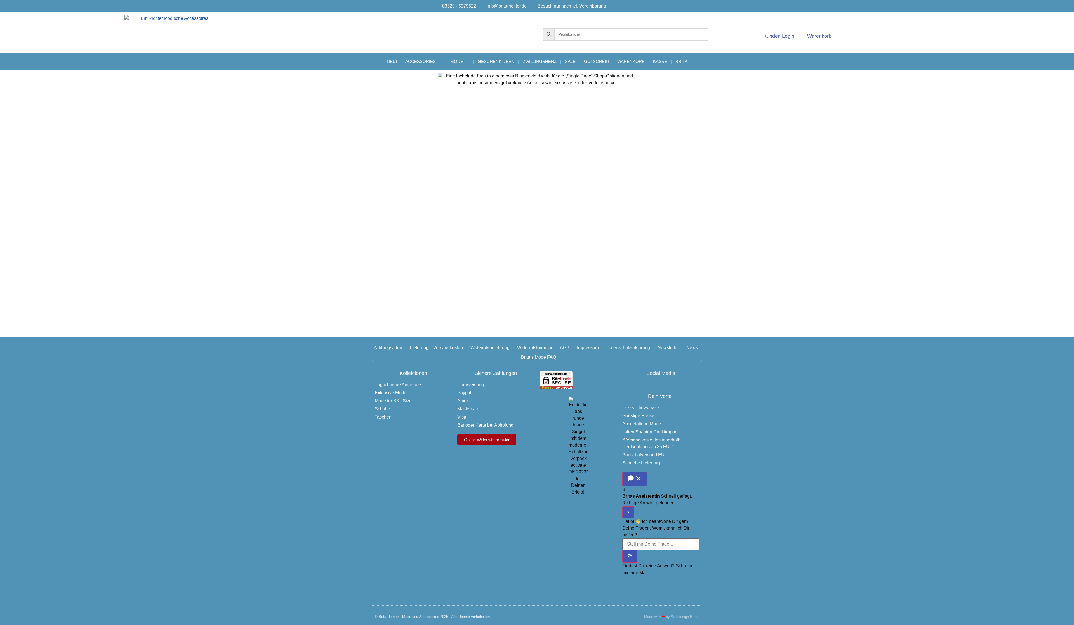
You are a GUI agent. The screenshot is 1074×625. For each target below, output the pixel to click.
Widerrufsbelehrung (490, 347)
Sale (570, 61)
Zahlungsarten (387, 347)
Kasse (660, 61)
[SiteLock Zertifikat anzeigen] (556, 388)
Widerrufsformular (534, 347)
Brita (681, 61)
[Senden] (629, 556)
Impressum (588, 347)
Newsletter (668, 347)
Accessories (420, 61)
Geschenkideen (496, 61)
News (692, 347)
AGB (564, 347)
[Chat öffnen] (634, 479)
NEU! (392, 61)
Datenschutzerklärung (628, 347)
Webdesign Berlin (685, 617)
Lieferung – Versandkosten (436, 347)
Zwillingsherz (540, 61)
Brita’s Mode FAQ (538, 357)
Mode (456, 61)
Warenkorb (631, 61)
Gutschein (596, 61)
